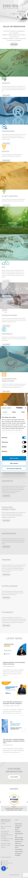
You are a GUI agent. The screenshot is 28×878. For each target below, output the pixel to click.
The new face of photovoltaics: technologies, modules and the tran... (13, 741)
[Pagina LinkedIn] (7, 868)
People (17, 829)
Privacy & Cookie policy (19, 846)
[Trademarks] (14, 110)
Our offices (5, 864)
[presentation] (0, 802)
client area (21, 11)
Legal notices (18, 849)
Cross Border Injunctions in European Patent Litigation (12, 702)
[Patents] (14, 62)
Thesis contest (19, 833)
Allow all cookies (14, 458)
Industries (18, 831)
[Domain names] (14, 295)
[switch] (24, 442)
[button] (3, 868)
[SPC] (14, 247)
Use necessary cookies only (14, 468)
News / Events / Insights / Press (19, 838)
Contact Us (18, 843)
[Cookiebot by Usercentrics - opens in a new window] (16, 408)
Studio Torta (18, 823)
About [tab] (23, 412)
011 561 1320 (5, 861)
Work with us (18, 841)
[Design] (14, 175)
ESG (16, 835)
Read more (6, 95)
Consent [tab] (5, 412)
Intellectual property (18, 826)
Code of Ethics (19, 851)
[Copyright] (14, 359)
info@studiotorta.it (7, 863)
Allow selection (14, 463)
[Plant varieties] (14, 220)
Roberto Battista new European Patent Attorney (14, 663)
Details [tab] (14, 412)
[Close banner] (25, 407)
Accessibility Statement (18, 854)
